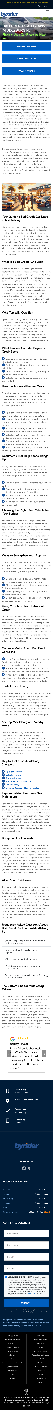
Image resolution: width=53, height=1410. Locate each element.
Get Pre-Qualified (26, 46)
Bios (12, 1359)
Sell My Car (41, 1343)
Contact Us (26, 1303)
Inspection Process (40, 1351)
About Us (40, 1363)
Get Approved (12, 1336)
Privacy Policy (31, 1293)
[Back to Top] (47, 1403)
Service (40, 1347)
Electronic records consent (18, 781)
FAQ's (40, 1382)
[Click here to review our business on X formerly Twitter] (29, 1169)
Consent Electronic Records (12, 1363)
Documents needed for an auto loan (23, 788)
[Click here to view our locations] (7, 1101)
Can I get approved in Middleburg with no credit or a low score (25, 941)
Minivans (40, 1336)
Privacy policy (12, 784)
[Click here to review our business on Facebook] (24, 1169)
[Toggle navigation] (47, 11)
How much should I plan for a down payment (21, 951)
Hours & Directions (40, 1367)
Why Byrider (40, 1359)
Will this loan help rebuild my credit (22, 959)
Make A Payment (40, 1339)
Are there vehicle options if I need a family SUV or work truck (25, 976)
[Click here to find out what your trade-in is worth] (7, 1121)
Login (27, 1406)
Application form (14, 771)
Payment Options (12, 1347)
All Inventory (12, 1370)
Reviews (41, 1374)
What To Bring (12, 1351)
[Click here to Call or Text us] (7, 1091)
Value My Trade (26, 71)
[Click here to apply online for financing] (7, 1110)
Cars (12, 1374)
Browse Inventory (26, 59)
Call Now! (43, 6)
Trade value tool (13, 778)
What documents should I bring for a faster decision (22, 967)
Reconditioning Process (40, 1355)
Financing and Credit (12, 1339)
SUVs (12, 1382)
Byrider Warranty (12, 1367)
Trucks (12, 1378)
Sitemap (12, 1355)
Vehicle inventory (14, 775)
